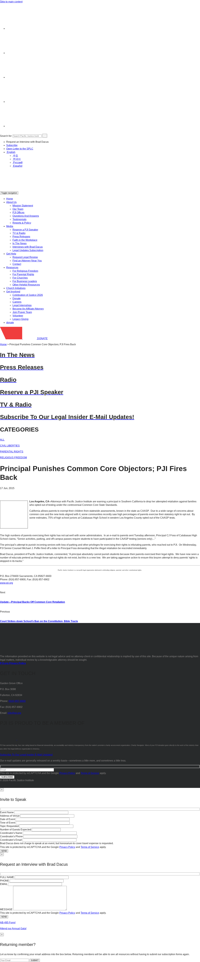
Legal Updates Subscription (27, 250)
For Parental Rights (23, 274)
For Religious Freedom (25, 271)
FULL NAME (7, 877)
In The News (19, 243)
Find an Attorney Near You (27, 260)
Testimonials (19, 219)
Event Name (7, 812)
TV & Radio (18, 233)
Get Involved (13, 291)
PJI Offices (18, 212)
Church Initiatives (15, 288)
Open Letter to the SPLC (19, 148)
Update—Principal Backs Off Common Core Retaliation (32, 602)
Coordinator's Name (11, 833)
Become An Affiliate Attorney (28, 308)
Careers (16, 302)
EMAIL (3, 884)
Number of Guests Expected (15, 829)
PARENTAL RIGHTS (11, 451)
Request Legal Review (25, 257)
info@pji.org (14, 713)
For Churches (20, 277)
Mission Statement (22, 205)
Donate (16, 298)
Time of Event (7, 822)
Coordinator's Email (11, 840)
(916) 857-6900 (17, 701)
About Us (11, 202)
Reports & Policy (21, 222)
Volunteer (17, 315)
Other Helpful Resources (26, 284)
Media (9, 226)
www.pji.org (6, 583)
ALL (2, 439)
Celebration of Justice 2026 (27, 295)
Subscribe (12, 145)
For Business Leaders (24, 281)
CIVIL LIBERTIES (10, 445)
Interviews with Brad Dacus (27, 247)
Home (9, 198)
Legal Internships (22, 305)
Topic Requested (9, 826)
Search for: (6, 136)
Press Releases (21, 236)
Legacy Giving (20, 319)
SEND (4, 851)
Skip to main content (11, 1)
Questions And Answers (25, 216)
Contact (16, 264)
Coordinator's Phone (11, 836)
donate (10, 322)
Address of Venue (10, 815)
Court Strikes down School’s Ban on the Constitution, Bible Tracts (39, 621)
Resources (12, 267)
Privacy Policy (67, 773)
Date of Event (7, 819)
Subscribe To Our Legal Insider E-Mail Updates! (26, 754)
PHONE (4, 880)
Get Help (11, 253)
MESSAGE (6, 909)
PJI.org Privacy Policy (13, 663)
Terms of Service (90, 773)
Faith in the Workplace (24, 240)
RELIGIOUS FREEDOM (13, 457)
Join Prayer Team (22, 312)
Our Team (17, 209)
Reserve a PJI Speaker (25, 229)
